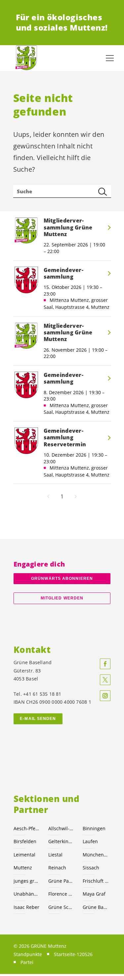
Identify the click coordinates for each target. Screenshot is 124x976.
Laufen (90, 841)
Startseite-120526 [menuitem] (73, 954)
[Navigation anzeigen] (110, 58)
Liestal (55, 854)
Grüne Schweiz (61, 907)
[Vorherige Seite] (48, 496)
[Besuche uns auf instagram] (105, 695)
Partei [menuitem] (27, 962)
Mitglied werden (62, 598)
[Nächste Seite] (75, 496)
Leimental (24, 854)
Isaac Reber (26, 907)
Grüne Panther (61, 881)
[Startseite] (26, 58)
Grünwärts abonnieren (62, 578)
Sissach (91, 867)
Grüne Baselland (96, 907)
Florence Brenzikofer (61, 894)
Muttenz (23, 867)
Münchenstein (96, 854)
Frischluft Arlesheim (96, 881)
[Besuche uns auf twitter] (105, 679)
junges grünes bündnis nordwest (27, 881)
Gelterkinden (61, 841)
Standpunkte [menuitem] (28, 954)
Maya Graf (94, 894)
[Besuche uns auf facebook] (105, 664)
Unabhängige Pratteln (27, 894)
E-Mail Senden (38, 718)
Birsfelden (25, 841)
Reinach (57, 867)
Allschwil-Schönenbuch (61, 828)
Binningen (94, 828)
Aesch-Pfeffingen (27, 828)
